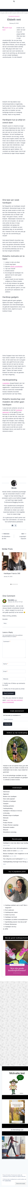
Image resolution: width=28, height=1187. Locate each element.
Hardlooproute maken (11, 912)
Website (5, 679)
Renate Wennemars (11, 924)
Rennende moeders (14, 16)
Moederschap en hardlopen (11, 815)
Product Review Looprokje (10, 825)
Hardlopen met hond (11, 917)
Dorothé (11, 600)
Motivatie (5, 818)
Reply (5, 623)
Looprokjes (5, 383)
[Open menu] (14, 10)
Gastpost (5, 803)
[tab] (10, 584)
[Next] (23, 567)
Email (5, 671)
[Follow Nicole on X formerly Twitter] (15, 525)
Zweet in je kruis (10, 915)
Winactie (5, 829)
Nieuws (5, 820)
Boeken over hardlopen (9, 796)
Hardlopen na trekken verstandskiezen (16, 919)
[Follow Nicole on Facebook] (12, 525)
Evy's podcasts (9, 910)
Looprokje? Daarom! (22, 536)
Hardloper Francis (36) (12, 573)
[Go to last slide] (4, 567)
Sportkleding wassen (11, 922)
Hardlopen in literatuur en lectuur (12, 810)
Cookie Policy (8, 1180)
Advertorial (6, 791)
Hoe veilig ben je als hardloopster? (13, 859)
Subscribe (8, 724)
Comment (6, 641)
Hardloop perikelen (8, 806)
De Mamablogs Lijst (17, 1130)
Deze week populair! (9, 799)
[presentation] (14, 561)
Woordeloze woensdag (9, 832)
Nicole (14, 488)
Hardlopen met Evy (10, 926)
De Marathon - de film (6, 536)
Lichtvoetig (6, 813)
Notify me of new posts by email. (14, 689)
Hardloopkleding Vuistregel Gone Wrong (14, 861)
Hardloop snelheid (10, 905)
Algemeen (6, 794)
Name (5, 664)
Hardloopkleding (7, 808)
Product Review (7, 822)
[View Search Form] (14, 1)
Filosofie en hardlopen (9, 801)
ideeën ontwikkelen (16, 266)
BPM (6, 929)
